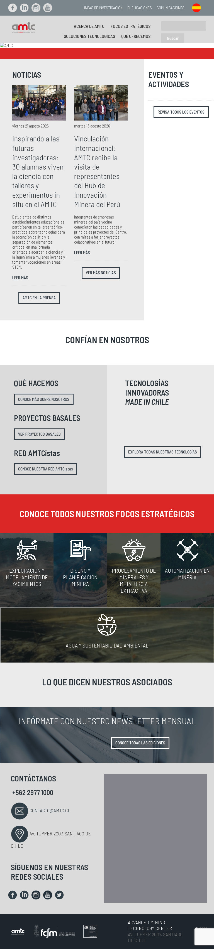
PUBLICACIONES (139, 7)
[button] (16, 45)
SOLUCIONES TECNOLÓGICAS (89, 36)
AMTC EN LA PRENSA (39, 297)
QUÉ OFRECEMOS (135, 36)
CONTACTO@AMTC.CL (50, 810)
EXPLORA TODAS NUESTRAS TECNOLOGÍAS (162, 452)
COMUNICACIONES (170, 7)
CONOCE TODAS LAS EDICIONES (140, 742)
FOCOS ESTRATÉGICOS (130, 26)
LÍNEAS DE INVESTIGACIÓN (102, 7)
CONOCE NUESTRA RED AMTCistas (45, 469)
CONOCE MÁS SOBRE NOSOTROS (43, 399)
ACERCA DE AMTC (89, 26)
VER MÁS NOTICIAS (101, 272)
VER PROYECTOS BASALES (39, 434)
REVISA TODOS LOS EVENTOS (181, 112)
